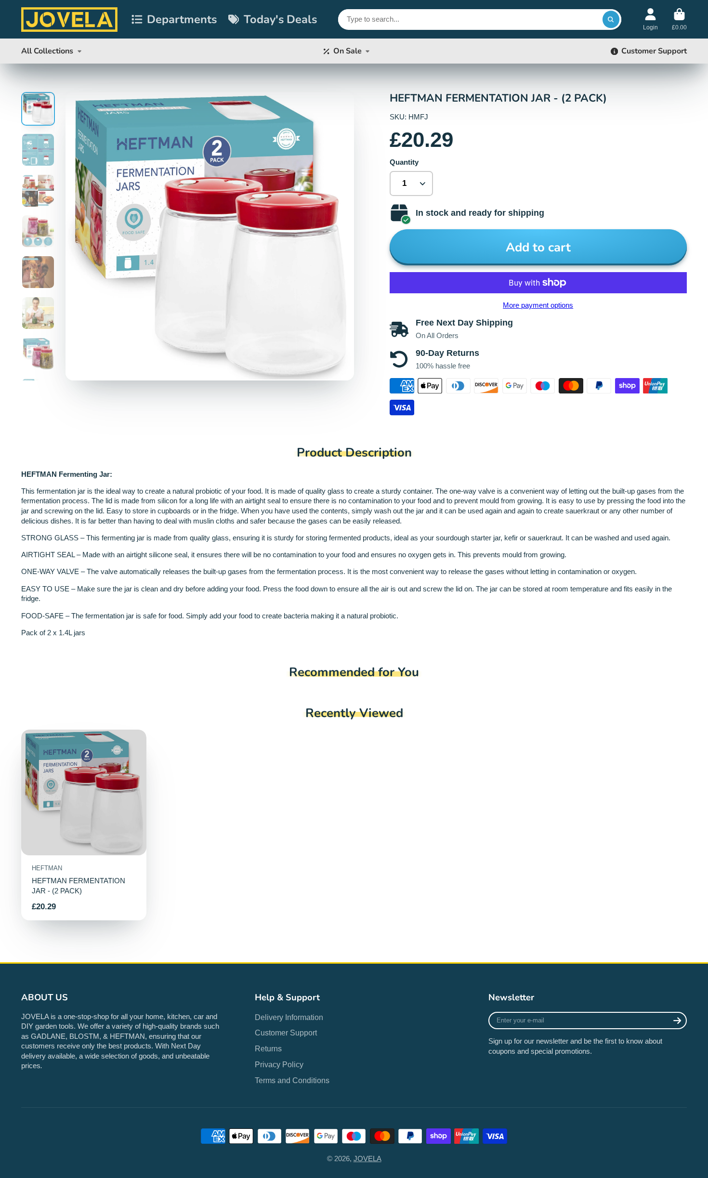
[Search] (611, 19)
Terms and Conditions (292, 1080)
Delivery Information (289, 1017)
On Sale (347, 51)
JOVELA (367, 1159)
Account (650, 19)
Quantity (404, 162)
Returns (268, 1048)
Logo (69, 19)
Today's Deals (280, 19)
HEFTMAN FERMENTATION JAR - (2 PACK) (83, 825)
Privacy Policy (279, 1064)
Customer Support (654, 51)
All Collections (47, 51)
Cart (679, 19)
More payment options (538, 305)
